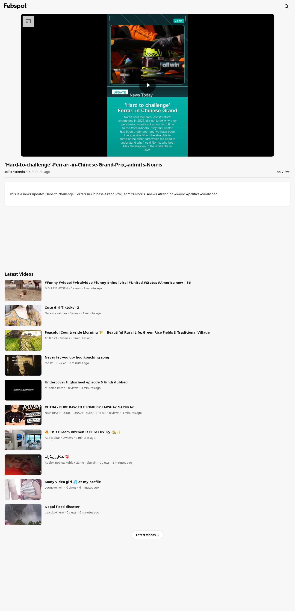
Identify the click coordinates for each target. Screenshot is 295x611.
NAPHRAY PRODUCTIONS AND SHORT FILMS (75, 413)
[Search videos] (286, 6)
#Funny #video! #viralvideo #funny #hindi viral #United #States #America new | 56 (118, 282)
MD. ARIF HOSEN (56, 288)
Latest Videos (19, 274)
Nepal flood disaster (62, 506)
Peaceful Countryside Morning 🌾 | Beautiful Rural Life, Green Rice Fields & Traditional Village (127, 332)
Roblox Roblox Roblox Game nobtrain (71, 463)
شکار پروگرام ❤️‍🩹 (57, 456)
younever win (54, 487)
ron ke (49, 363)
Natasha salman (56, 313)
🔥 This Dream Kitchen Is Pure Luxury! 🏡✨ (83, 432)
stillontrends (15, 171)
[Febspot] (15, 6)
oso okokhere (54, 512)
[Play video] (147, 85)
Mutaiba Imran (55, 388)
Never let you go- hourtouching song (77, 357)
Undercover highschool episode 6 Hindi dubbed (86, 382)
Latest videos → (147, 535)
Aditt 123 (51, 338)
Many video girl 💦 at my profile (73, 481)
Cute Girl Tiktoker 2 (62, 307)
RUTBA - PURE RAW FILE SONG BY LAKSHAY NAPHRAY (89, 407)
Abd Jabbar (52, 438)
